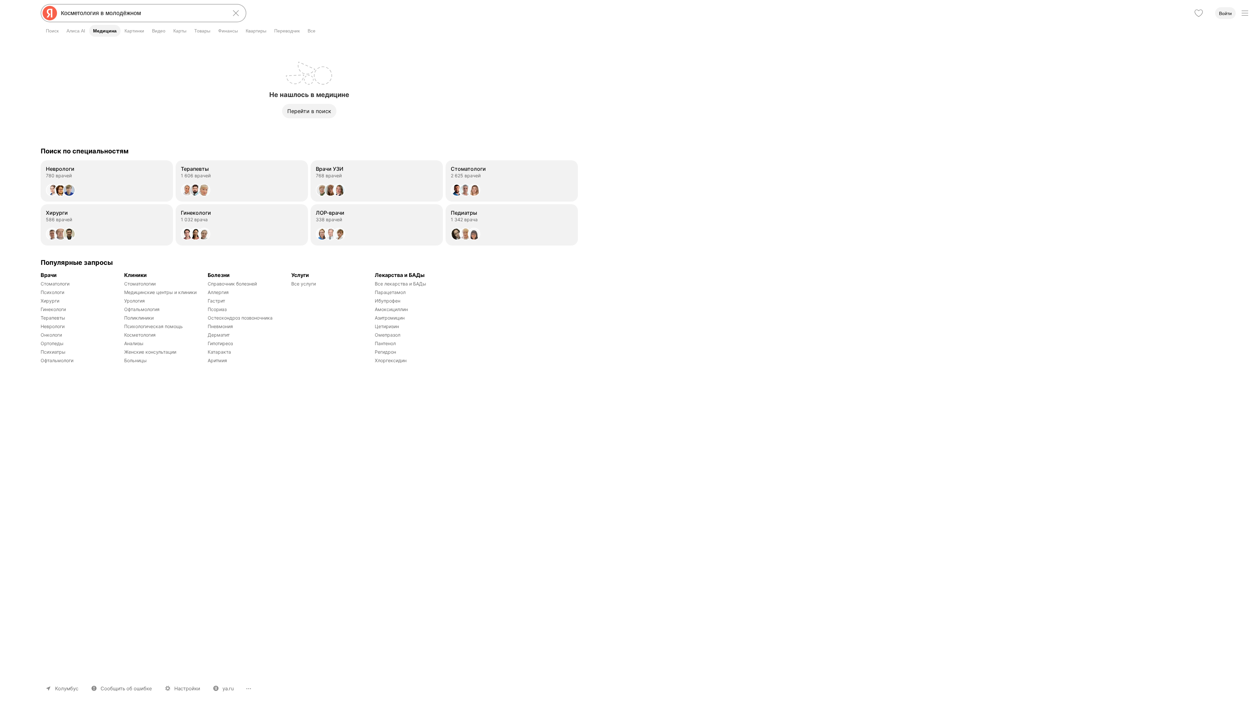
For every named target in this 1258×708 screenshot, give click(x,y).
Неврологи (53, 326)
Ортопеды (52, 343)
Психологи (52, 292)
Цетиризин (387, 326)
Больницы (135, 360)
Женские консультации (150, 352)
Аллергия (218, 292)
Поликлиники (139, 318)
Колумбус (66, 688)
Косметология (140, 335)
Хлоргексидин (391, 360)
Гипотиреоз (220, 343)
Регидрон (385, 352)
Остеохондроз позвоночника (240, 318)
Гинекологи (53, 309)
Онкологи (51, 335)
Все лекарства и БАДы (400, 283)
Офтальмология (142, 309)
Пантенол (385, 343)
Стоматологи (55, 283)
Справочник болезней (232, 283)
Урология (134, 301)
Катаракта (219, 352)
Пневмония (220, 326)
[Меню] (1244, 13)
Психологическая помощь (153, 326)
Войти (1225, 13)
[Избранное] (1198, 13)
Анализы (133, 343)
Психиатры (53, 352)
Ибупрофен (387, 301)
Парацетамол (390, 292)
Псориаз (217, 309)
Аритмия (217, 360)
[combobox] (142, 13)
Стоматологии (140, 283)
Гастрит (216, 301)
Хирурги (50, 301)
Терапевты (53, 318)
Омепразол (387, 335)
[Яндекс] (50, 13)
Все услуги (303, 283)
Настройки (187, 688)
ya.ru (228, 688)
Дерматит (219, 335)
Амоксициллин (391, 309)
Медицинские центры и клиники (160, 292)
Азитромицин (390, 318)
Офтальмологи (57, 360)
